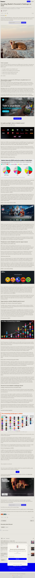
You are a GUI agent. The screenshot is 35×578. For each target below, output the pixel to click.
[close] (26, 545)
